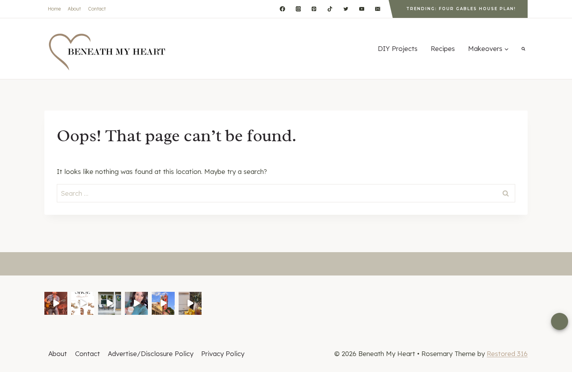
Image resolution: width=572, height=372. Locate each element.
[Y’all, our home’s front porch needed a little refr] (109, 303)
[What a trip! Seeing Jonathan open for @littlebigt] (55, 303)
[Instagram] (298, 9)
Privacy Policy (222, 353)
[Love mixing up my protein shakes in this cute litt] (136, 303)
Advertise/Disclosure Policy (150, 353)
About (74, 9)
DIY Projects (398, 48)
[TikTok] (330, 9)
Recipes (443, 48)
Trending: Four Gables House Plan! (461, 8)
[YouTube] (361, 9)
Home (54, 9)
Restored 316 (507, 353)
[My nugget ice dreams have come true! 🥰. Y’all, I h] (190, 303)
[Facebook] (282, 9)
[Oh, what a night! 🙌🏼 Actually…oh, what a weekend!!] (163, 303)
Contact (97, 9)
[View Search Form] (523, 49)
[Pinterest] (314, 9)
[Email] (377, 9)
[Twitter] (345, 9)
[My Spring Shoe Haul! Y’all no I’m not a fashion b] (82, 303)
